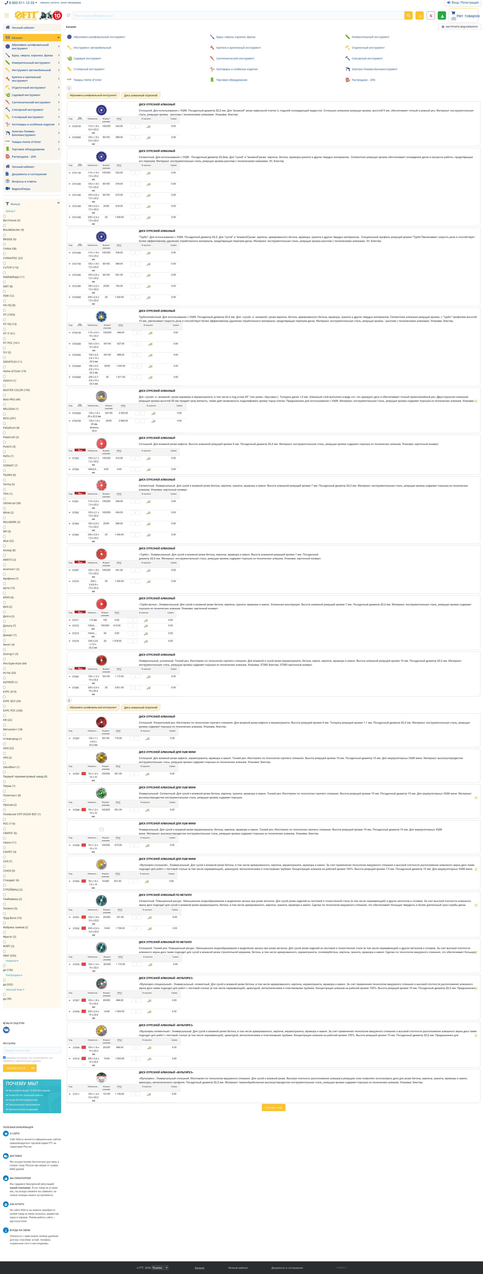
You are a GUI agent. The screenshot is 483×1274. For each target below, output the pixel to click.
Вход (455, 2)
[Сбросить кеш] (68, 15)
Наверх (341, 1267)
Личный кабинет (238, 1267)
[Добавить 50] (148, 739)
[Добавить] (142, 126)
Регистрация (469, 2)
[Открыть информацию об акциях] (431, 15)
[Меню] (7, 15)
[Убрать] (128, 126)
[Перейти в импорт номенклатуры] (442, 15)
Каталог (200, 1267)
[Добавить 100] (148, 774)
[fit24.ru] (38, 15)
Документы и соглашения (287, 1267)
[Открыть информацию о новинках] (419, 15)
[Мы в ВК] (6, 1030)
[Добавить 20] (150, 917)
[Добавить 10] (147, 881)
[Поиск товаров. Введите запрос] (408, 15)
